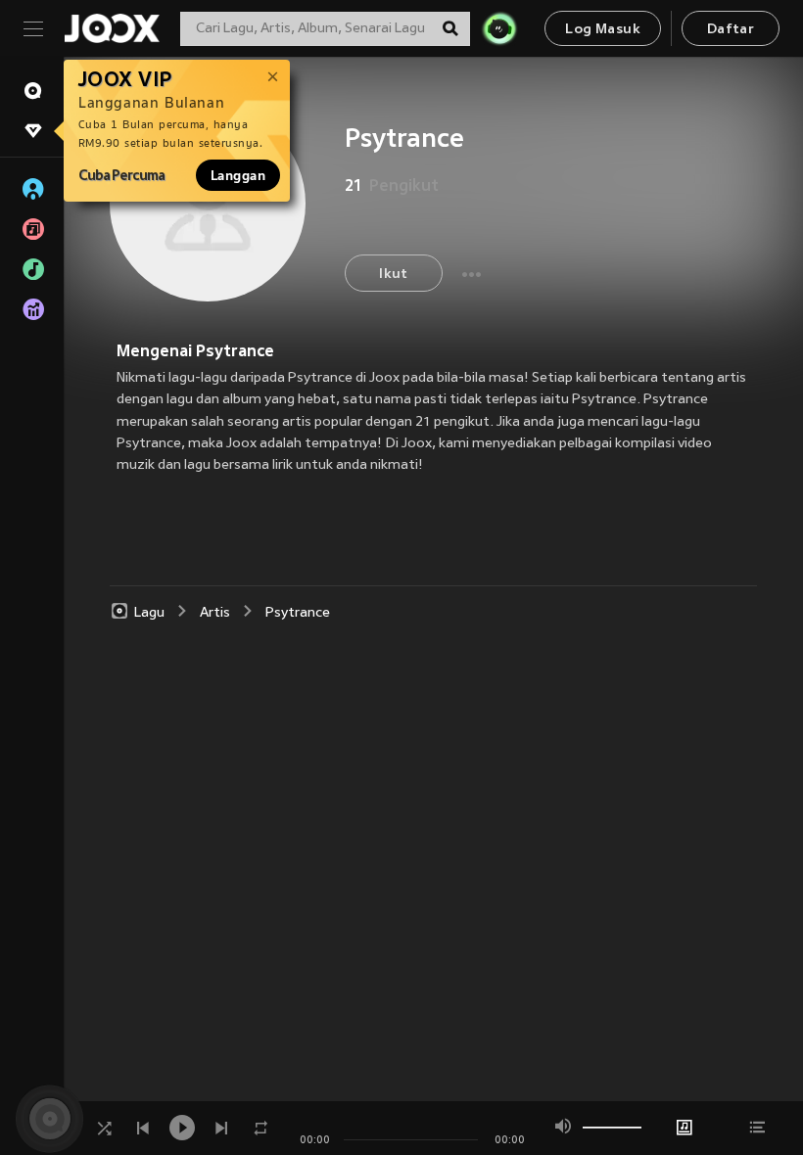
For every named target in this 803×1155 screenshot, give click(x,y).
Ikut (393, 274)
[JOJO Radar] (499, 28)
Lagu (149, 613)
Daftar (730, 30)
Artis (215, 613)
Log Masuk (602, 30)
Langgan (238, 175)
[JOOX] (112, 28)
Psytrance (297, 613)
